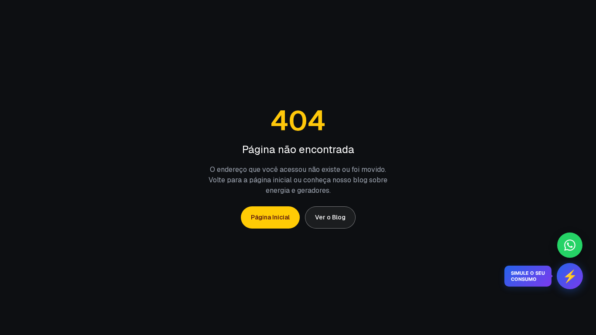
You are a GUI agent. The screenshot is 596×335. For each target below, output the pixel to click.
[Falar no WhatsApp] (569, 245)
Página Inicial (270, 217)
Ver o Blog (330, 217)
